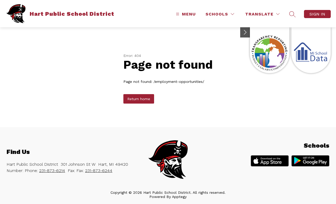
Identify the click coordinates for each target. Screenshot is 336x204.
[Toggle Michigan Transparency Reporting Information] (245, 32)
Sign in (317, 14)
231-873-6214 (52, 170)
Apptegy (179, 197)
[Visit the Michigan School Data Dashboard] (311, 50)
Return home (138, 99)
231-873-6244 (98, 170)
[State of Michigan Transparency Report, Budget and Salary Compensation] (269, 50)
